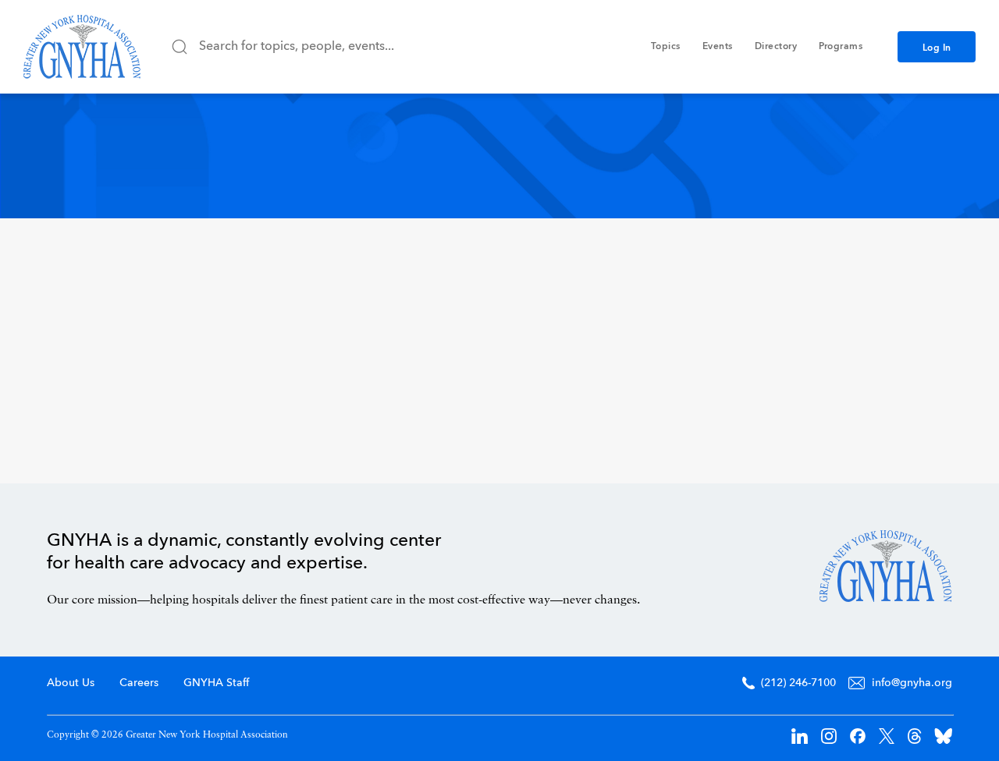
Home (885, 566)
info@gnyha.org (912, 683)
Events (717, 46)
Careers (138, 683)
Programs (840, 46)
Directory (776, 46)
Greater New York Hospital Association (81, 47)
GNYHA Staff (216, 683)
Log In (937, 48)
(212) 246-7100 (798, 683)
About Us (70, 683)
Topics (666, 46)
